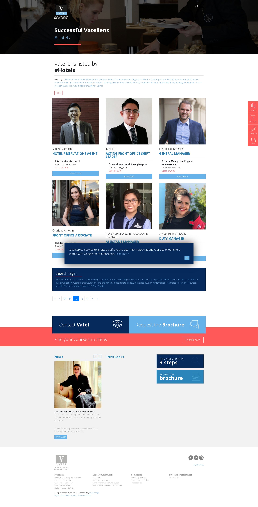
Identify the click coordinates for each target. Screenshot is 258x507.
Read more (75, 173)
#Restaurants (78, 79)
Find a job (96, 477)
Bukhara (199, 464)
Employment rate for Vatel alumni (106, 483)
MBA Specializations (62, 485)
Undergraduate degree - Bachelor (67, 477)
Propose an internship (140, 480)
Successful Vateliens (101, 480)
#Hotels (67, 79)
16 (81, 298)
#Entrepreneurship (122, 79)
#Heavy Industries (141, 82)
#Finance (90, 79)
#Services (67, 85)
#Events (115, 82)
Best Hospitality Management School (107, 485)
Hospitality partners (138, 477)
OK (187, 258)
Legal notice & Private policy (65, 495)
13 (64, 298)
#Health (58, 85)
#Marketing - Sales (104, 79)
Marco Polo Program (62, 480)
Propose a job (136, 483)
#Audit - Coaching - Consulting (157, 79)
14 (70, 298)
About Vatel (174, 477)
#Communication (70, 82)
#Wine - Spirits (96, 85)
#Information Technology (171, 82)
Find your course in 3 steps (65, 488)
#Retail (57, 82)
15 (76, 298)
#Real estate (126, 82)
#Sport (75, 85)
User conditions (84, 495)
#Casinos (194, 79)
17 (87, 298)
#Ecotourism (84, 82)
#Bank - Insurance (180, 79)
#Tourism (84, 85)
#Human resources (193, 82)
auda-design (94, 493)
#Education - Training (101, 82)
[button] (95, 356)
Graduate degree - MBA (63, 483)
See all (58, 92)
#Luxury (154, 82)
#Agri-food (137, 79)
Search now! (193, 340)
